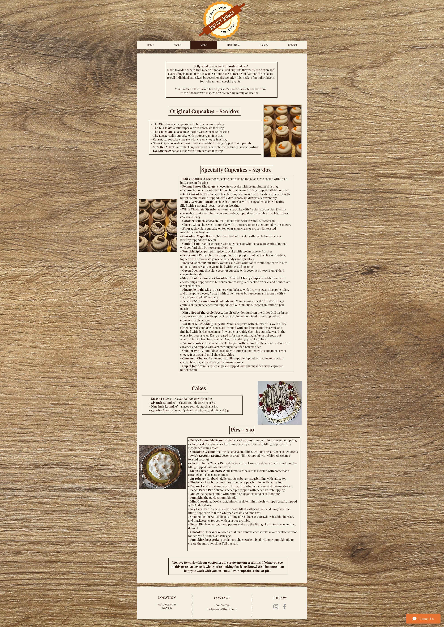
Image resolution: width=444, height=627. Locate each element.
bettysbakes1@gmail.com (222, 609)
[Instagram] (275, 606)
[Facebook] (284, 606)
